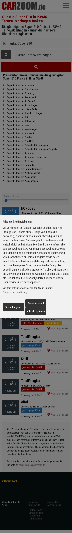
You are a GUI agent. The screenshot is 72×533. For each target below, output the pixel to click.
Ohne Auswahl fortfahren (36, 304)
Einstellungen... (13, 307)
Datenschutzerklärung (15, 292)
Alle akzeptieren (36, 311)
